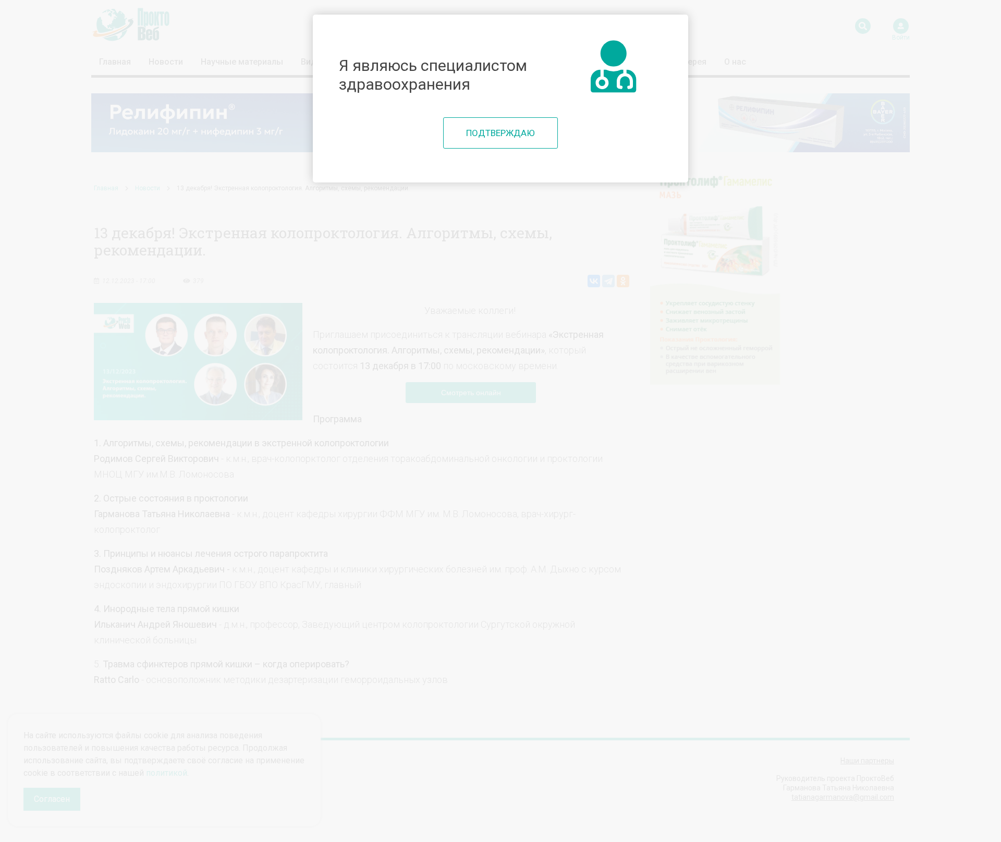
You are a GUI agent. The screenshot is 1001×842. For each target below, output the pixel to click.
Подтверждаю (500, 133)
